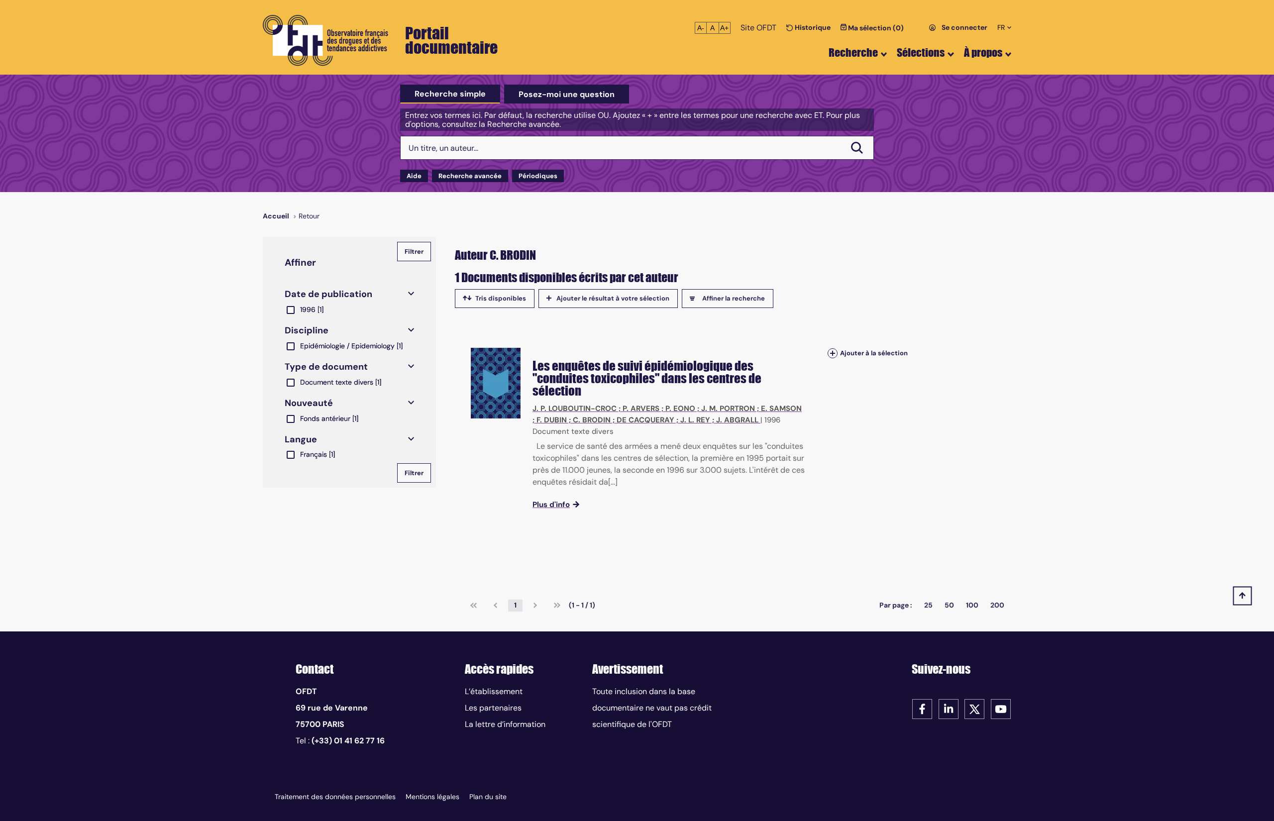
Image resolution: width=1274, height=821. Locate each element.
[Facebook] (922, 708)
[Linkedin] (948, 708)
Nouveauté (309, 403)
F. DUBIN (551, 420)
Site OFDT (758, 27)
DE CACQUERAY (645, 420)
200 (997, 605)
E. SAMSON (781, 408)
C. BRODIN (592, 420)
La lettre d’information (505, 724)
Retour (309, 215)
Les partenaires (493, 708)
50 (949, 605)
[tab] (450, 94)
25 (928, 605)
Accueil (276, 215)
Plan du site (488, 796)
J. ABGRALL (737, 420)
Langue (301, 439)
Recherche (853, 52)
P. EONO (680, 408)
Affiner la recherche (733, 298)
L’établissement (494, 691)
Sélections (921, 52)
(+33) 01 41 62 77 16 (348, 740)
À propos (983, 52)
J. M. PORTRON (728, 408)
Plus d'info (551, 505)
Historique (812, 27)
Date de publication (328, 294)
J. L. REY (695, 420)
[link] (473, 606)
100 (972, 605)
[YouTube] (1001, 708)
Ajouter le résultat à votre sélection (612, 298)
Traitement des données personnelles (335, 796)
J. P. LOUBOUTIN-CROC (574, 408)
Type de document (326, 367)
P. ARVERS (641, 408)
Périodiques (538, 176)
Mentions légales (432, 796)
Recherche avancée (470, 176)
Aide (414, 176)
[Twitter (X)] (974, 708)
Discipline (306, 330)
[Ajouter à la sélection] (833, 353)
